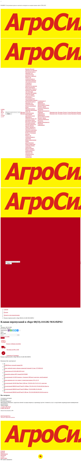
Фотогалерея (41, 105)
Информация (41, 103)
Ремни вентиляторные (29, 142)
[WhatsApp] (11, 330)
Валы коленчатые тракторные (30, 88)
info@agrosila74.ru (5, 416)
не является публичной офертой (18, 420)
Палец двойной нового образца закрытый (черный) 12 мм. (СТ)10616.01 (23, 368)
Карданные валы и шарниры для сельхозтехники (30, 73)
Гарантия (40, 108)
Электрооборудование (31, 100)
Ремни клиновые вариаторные (30, 150)
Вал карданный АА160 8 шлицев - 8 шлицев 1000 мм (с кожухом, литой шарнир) (26, 377)
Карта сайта (4, 458)
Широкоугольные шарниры (30, 109)
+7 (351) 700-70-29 (6, 406)
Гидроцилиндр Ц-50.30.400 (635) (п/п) (14, 371)
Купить (3, 338)
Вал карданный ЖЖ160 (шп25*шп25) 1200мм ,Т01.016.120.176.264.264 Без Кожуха (26, 386)
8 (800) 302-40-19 (3, 113)
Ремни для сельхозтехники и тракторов (30, 79)
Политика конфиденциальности (43, 110)
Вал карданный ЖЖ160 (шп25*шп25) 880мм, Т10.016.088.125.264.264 (23, 389)
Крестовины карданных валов (30, 115)
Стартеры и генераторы (28, 84)
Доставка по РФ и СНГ (12, 349)
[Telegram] (13, 330)
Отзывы (47, 105)
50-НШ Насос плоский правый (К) (13, 365)
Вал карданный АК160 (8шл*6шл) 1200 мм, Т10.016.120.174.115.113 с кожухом (25, 383)
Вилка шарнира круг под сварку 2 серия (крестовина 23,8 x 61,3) (21, 380)
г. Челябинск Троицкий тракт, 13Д (6, 413)
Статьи (2, 456)
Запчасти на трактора (31, 70)
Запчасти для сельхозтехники (30, 81)
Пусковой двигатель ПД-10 (30, 95)
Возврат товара (42, 106)
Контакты (3, 455)
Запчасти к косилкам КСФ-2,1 (30, 128)
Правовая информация (41, 113)
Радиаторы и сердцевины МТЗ (30, 98)
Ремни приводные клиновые (30, 145)
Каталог (6, 312)
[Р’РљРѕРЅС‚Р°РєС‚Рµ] (18, 330)
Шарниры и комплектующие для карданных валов (30, 119)
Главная (6, 309)
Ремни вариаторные (30, 140)
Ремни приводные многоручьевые (30, 147)
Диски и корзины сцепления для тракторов (31, 90)
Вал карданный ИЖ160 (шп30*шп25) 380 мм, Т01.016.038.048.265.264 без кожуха (26, 392)
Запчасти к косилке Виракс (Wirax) (30, 126)
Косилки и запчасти (30, 76)
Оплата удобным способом (13, 343)
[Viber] (9, 330)
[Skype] (15, 330)
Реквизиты (46, 108)
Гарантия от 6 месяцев (12, 355)
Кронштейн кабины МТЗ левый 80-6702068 (16, 374)
